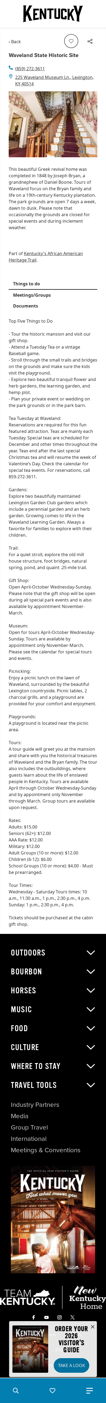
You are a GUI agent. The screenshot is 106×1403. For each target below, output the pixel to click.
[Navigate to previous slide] (15, 124)
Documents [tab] (25, 306)
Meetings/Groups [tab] (32, 295)
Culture (25, 1047)
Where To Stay (36, 1066)
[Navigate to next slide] (90, 124)
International (28, 1139)
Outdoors (28, 953)
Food (19, 1028)
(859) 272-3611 (30, 69)
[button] (16, 1390)
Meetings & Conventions (45, 1150)
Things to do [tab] (26, 284)
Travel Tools (34, 1085)
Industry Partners (35, 1105)
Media (20, 1116)
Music (21, 1009)
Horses (23, 990)
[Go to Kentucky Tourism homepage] (53, 13)
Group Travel (29, 1127)
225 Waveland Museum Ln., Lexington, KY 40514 (54, 80)
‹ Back (15, 42)
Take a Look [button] (71, 1365)
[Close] (92, 1327)
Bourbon (26, 972)
